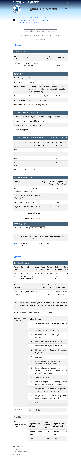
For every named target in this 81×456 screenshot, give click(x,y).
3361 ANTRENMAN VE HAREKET (29, 23)
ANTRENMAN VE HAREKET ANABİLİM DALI (33, 20)
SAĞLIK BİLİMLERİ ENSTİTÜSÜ (36, 18)
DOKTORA (20, 18)
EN (67, 2)
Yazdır (18, 45)
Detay (16, 243)
